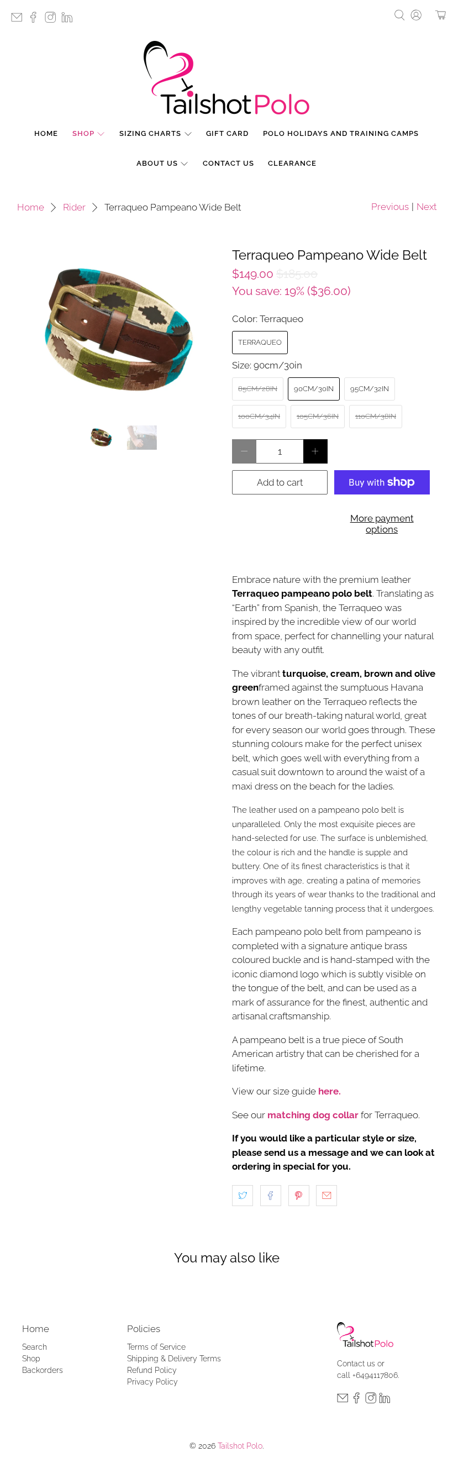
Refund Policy (152, 1370)
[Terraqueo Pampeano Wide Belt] (119, 331)
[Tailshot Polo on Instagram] (53, 21)
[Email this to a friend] (326, 1195)
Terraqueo (260, 342)
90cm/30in (314, 389)
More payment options (382, 524)
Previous (390, 206)
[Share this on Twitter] (242, 1195)
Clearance (292, 163)
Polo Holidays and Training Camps (341, 133)
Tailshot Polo (240, 1445)
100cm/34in (259, 416)
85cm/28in (257, 389)
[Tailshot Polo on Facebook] (36, 21)
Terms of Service (156, 1347)
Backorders (42, 1370)
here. (329, 1091)
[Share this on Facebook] (270, 1195)
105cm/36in (318, 416)
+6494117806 (375, 1375)
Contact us (356, 1363)
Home (46, 133)
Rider (74, 207)
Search (34, 1347)
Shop (83, 133)
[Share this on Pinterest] (298, 1195)
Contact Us (228, 163)
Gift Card (227, 133)
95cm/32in (369, 389)
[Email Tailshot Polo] (19, 21)
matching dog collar (313, 1114)
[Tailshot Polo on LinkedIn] (69, 21)
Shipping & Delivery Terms (174, 1358)
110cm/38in (375, 416)
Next (426, 206)
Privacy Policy (152, 1381)
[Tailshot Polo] (226, 77)
